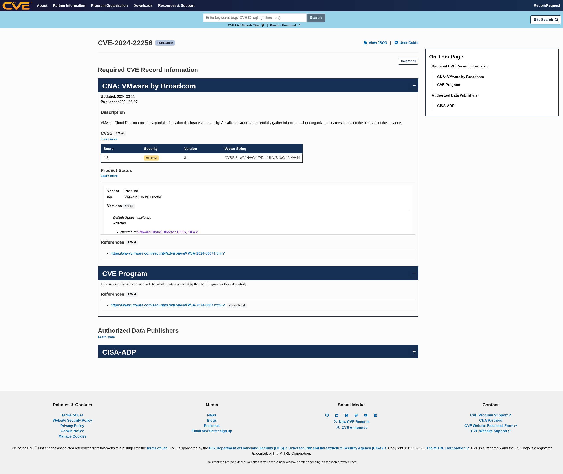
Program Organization (109, 5)
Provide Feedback (284, 25)
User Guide (408, 43)
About (42, 5)
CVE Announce (354, 428)
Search (316, 18)
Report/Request (547, 5)
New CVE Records (354, 422)
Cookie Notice (72, 431)
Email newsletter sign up (212, 431)
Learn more (109, 139)
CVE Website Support (489, 431)
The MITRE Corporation (446, 448)
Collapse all (408, 61)
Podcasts (212, 426)
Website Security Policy (72, 420)
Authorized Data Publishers (455, 95)
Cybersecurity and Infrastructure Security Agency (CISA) (335, 448)
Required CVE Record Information (460, 66)
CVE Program (448, 85)
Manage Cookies (72, 436)
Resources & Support (176, 5)
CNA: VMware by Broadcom (460, 77)
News (211, 415)
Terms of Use (72, 415)
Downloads (142, 5)
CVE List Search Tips (244, 25)
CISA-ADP (446, 106)
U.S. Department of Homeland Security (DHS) (247, 448)
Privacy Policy (72, 426)
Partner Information (69, 5)
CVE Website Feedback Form (489, 426)
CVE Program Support (489, 415)
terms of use (157, 448)
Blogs (212, 420)
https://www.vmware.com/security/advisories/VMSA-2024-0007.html (166, 253)
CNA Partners (490, 420)
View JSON (377, 43)
